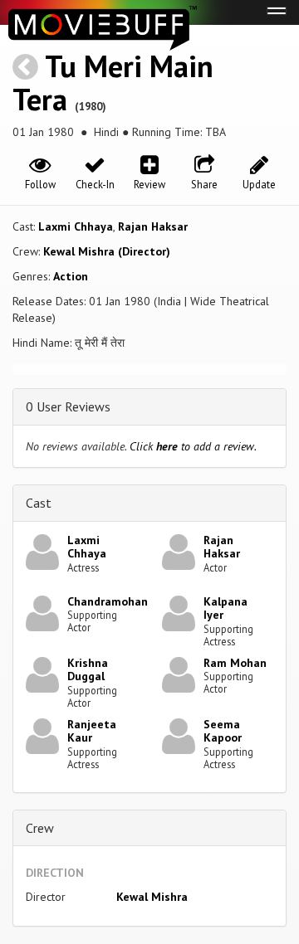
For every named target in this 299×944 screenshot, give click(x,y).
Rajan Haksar (153, 226)
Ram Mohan (235, 662)
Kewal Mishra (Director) (106, 251)
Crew (40, 828)
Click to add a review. (193, 446)
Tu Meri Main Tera (112, 82)
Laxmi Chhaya (75, 226)
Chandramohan (107, 601)
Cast (38, 502)
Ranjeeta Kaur (91, 731)
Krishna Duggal (87, 669)
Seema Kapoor (222, 731)
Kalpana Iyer (225, 608)
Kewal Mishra (152, 896)
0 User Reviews (68, 406)
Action (70, 276)
